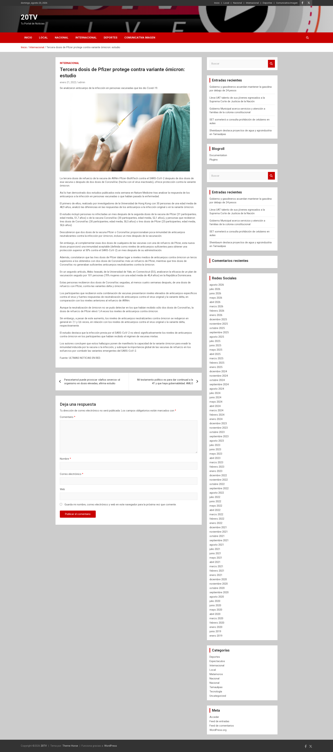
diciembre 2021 (218, 527)
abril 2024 (215, 406)
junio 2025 (215, 345)
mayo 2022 (216, 505)
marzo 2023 (216, 462)
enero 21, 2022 (68, 82)
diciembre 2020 (218, 579)
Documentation (218, 155)
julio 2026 (215, 289)
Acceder (214, 717)
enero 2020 (216, 627)
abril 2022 (215, 510)
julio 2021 (215, 549)
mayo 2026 (216, 297)
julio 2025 (215, 341)
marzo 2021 (216, 566)
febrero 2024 (217, 414)
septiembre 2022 (219, 488)
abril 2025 (215, 354)
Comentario (67, 417)
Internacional (252, 3)
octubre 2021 (217, 536)
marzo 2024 (216, 410)
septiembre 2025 (219, 332)
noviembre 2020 (219, 583)
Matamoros (216, 674)
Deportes (267, 3)
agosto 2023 (217, 440)
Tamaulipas (216, 687)
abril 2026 (215, 302)
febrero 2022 (217, 518)
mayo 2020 (216, 609)
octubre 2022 (217, 484)
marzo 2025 (216, 358)
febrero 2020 (217, 622)
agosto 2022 (217, 492)
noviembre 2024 (219, 375)
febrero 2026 (217, 310)
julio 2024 (215, 393)
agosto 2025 (217, 336)
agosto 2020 (217, 596)
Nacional (237, 3)
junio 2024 (215, 397)
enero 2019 (216, 635)
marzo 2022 (216, 514)
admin (81, 82)
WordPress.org (218, 730)
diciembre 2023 (218, 423)
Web (62, 489)
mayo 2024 (216, 401)
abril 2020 (215, 614)
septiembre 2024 (219, 384)
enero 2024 (216, 419)
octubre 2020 (217, 588)
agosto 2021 (217, 544)
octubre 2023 (217, 432)
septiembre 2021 (219, 540)
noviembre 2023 (219, 427)
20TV (29, 17)
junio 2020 (215, 605)
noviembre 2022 (219, 479)
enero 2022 (216, 523)
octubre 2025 (217, 328)
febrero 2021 (217, 570)
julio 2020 (215, 601)
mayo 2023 (216, 453)
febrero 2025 (217, 362)
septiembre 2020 (219, 592)
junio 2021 (215, 553)
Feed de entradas (219, 721)
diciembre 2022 (218, 475)
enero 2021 (216, 575)
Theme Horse (70, 745)
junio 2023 (215, 449)
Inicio (217, 3)
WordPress (110, 745)
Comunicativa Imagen (287, 3)
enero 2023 (216, 471)
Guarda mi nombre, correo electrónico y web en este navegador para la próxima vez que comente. (120, 504)
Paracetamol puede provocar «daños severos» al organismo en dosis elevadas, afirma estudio (92, 381)
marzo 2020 (216, 618)
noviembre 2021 (219, 531)
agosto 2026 (217, 284)
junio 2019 (215, 631)
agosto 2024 (217, 388)
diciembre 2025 (218, 319)
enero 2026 (216, 315)
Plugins (214, 159)
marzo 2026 (216, 306)
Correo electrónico (71, 474)
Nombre (65, 458)
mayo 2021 (216, 557)
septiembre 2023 (219, 436)
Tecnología (216, 691)
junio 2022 (215, 501)
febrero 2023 (217, 466)
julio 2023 (215, 445)
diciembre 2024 (218, 371)
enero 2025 (216, 367)
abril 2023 (215, 458)
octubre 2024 (217, 380)
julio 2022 (215, 497)
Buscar (271, 64)
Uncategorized (218, 695)
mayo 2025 (216, 349)
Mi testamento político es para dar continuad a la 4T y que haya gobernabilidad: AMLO (165, 381)
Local (226, 3)
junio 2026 (215, 293)
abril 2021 (215, 562)
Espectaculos (217, 661)
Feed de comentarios (222, 725)
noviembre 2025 (219, 323)
